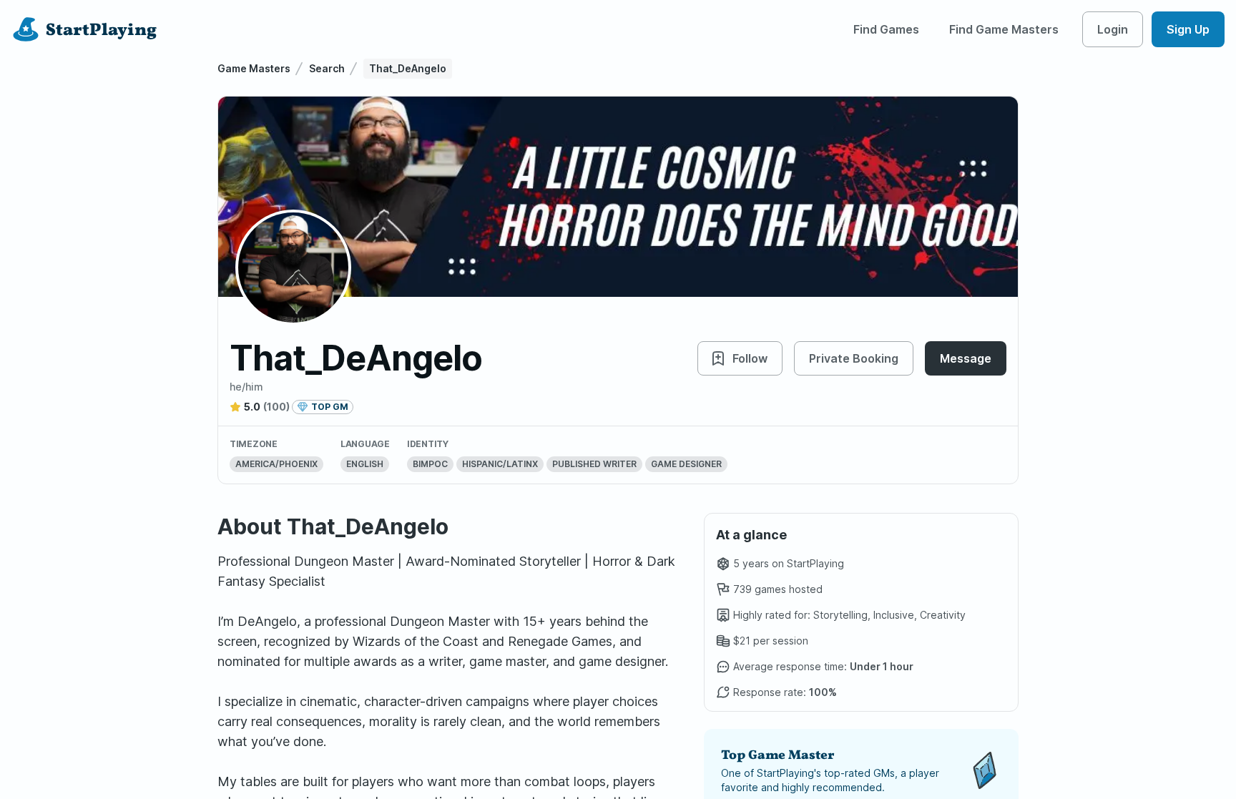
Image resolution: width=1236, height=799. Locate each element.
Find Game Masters (1004, 29)
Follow (749, 358)
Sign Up (1188, 29)
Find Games (886, 29)
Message (965, 358)
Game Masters (253, 68)
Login (1112, 29)
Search (327, 68)
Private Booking (853, 358)
